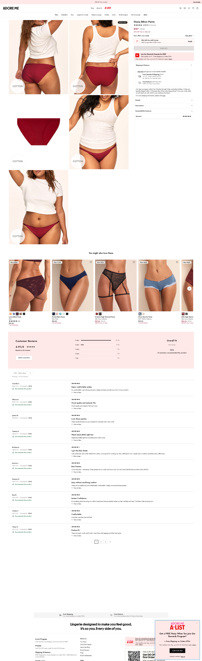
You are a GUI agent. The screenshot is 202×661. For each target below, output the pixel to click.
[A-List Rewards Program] (107, 8)
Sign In (183, 657)
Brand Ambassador (86, 655)
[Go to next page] (110, 542)
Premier (38, 646)
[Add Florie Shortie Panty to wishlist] (177, 262)
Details (190, 41)
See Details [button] (196, 2)
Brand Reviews (84, 650)
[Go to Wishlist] (193, 8)
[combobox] (22, 373)
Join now (141, 72)
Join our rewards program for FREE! (147, 639)
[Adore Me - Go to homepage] (11, 8)
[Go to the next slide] (189, 288)
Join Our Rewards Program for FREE (153, 54)
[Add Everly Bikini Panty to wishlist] (91, 262)
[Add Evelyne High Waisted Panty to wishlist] (134, 262)
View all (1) (188, 36)
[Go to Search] (180, 8)
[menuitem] (56, 14)
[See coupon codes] (185, 8)
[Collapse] (196, 623)
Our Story (83, 642)
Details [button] (170, 59)
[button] (145, 25)
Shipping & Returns (42, 652)
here (164, 96)
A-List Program (41, 639)
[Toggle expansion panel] (191, 65)
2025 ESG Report (85, 644)
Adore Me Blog (85, 647)
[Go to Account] (189, 8)
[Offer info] (149, 31)
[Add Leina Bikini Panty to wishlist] (47, 262)
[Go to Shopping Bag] (197, 8)
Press (81, 653)
